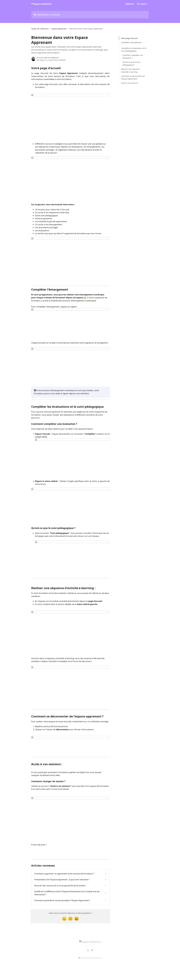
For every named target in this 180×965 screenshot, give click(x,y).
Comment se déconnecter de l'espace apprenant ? (133, 77)
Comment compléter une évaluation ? (133, 56)
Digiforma (130, 4)
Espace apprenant (59, 29)
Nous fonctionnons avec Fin (91, 958)
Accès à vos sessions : (130, 83)
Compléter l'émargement (131, 42)
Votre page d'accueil (129, 38)
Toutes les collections (40, 29)
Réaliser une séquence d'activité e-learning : (130, 70)
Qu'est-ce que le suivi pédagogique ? (131, 63)
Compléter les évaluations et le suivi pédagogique (133, 49)
